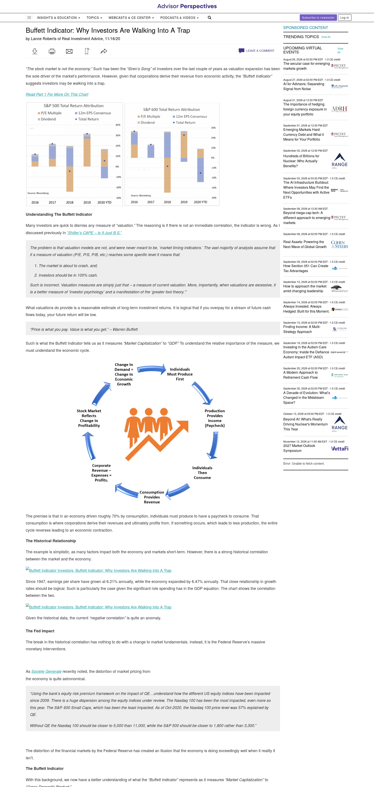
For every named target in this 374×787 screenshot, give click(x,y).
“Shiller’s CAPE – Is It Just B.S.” (94, 232)
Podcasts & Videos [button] (178, 17)
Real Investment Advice (82, 38)
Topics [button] (93, 17)
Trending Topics (301, 36)
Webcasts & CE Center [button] (130, 17)
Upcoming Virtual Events (302, 50)
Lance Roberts (43, 38)
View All (325, 37)
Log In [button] (344, 17)
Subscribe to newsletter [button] (318, 17)
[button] (34, 51)
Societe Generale (46, 671)
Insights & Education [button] (57, 17)
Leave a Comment (259, 51)
